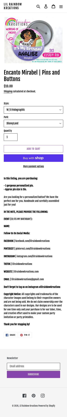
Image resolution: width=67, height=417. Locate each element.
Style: (6, 103)
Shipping (8, 91)
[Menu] (61, 6)
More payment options (33, 166)
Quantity (8, 130)
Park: (6, 117)
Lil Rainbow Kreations (13, 6)
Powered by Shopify (46, 405)
